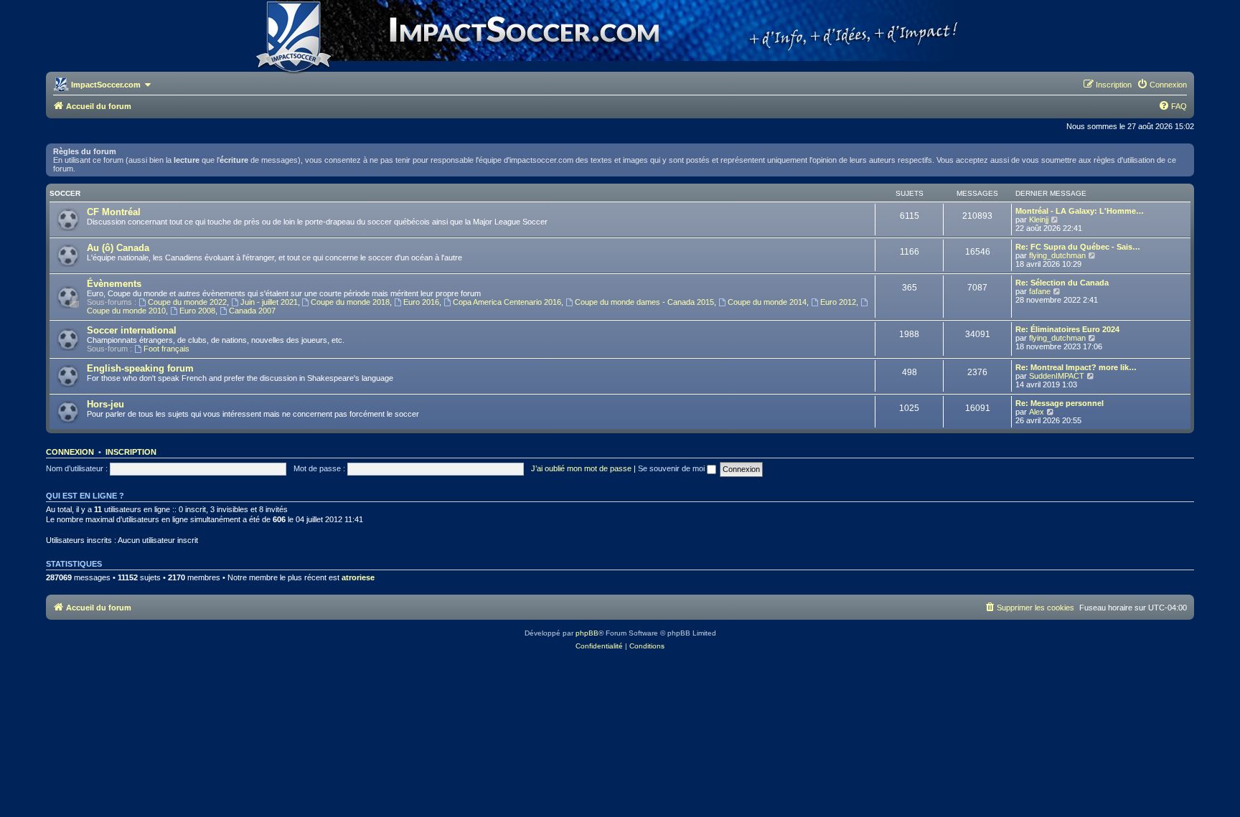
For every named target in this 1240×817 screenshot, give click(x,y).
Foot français (166, 348)
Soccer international (132, 330)
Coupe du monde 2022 (187, 302)
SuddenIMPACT (1056, 376)
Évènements (114, 283)
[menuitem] (1162, 84)
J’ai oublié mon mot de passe (581, 468)
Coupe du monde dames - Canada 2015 (644, 302)
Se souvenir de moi (672, 468)
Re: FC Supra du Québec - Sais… (1077, 246)
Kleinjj (1038, 219)
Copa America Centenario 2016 (507, 302)
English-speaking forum (140, 368)
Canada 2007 (252, 310)
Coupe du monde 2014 (767, 302)
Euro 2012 (838, 302)
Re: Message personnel (1059, 403)
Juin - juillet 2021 (269, 302)
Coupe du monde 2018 (350, 302)
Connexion (70, 452)
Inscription (130, 452)
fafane (1040, 291)
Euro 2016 (421, 302)
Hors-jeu (105, 404)
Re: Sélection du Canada (1062, 282)
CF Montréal (114, 212)
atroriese (358, 577)
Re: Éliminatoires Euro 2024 (1067, 329)
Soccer (65, 193)
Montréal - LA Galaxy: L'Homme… (1079, 211)
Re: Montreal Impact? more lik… (1076, 367)
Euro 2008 (197, 310)
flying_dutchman (1057, 255)
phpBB (587, 633)
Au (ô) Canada (118, 247)
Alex (1036, 411)
